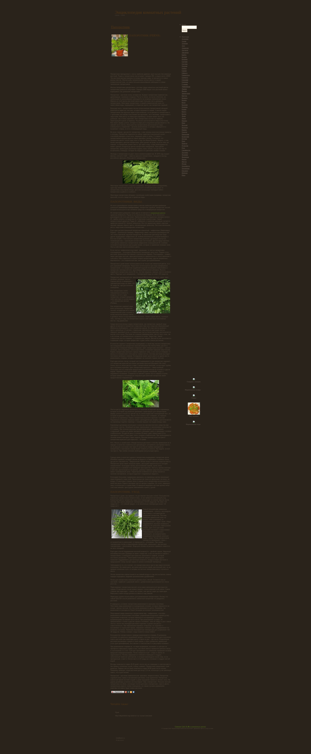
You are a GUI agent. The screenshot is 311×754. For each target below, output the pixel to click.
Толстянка (185, 152)
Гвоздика (184, 64)
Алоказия (185, 43)
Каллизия (185, 105)
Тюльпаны (185, 155)
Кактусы (184, 96)
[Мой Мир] (128, 692)
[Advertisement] (150, 54)
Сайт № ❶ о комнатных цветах (194, 727)
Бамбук (184, 55)
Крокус (184, 112)
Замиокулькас (186, 93)
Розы (183, 148)
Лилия (184, 116)
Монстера (185, 127)
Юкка (183, 175)
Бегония (184, 57)
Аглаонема (185, 39)
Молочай (184, 125)
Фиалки (184, 159)
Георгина (184, 66)
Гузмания (185, 84)
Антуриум (185, 50)
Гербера (184, 68)
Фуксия (184, 164)
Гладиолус (185, 77)
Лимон (184, 118)
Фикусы (184, 162)
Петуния (184, 139)
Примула (184, 143)
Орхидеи (184, 132)
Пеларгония (185, 137)
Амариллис (185, 48)
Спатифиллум (186, 150)
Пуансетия (185, 146)
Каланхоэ (184, 98)
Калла (183, 102)
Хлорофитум (186, 166)
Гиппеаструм (186, 75)
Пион (183, 141)
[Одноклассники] (131, 692)
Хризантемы (185, 168)
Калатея (184, 100)
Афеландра (185, 52)
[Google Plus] (126, 692)
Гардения (184, 62)
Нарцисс (184, 130)
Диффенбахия (186, 87)
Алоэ (183, 46)
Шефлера (184, 173)
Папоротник (120, 26)
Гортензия (185, 82)
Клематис (185, 107)
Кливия (184, 109)
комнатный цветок (158, 213)
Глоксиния (185, 80)
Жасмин (184, 91)
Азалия (184, 41)
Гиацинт (184, 71)
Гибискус (184, 73)
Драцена (184, 89)
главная (117, 15)
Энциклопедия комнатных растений (148, 12)
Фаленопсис (185, 157)
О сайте (123, 15)
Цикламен (185, 171)
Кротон (184, 114)
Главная (178, 727)
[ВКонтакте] (133, 692)
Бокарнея (184, 59)
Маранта (184, 121)
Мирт (183, 123)
